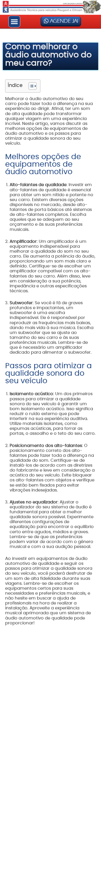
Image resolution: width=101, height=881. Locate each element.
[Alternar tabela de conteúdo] (30, 86)
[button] (14, 21)
